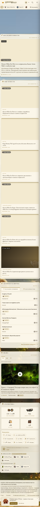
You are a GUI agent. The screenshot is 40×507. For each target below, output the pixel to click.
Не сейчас (21, 503)
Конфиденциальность (19, 495)
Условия (8, 495)
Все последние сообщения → (28, 344)
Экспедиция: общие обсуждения (11, 335)
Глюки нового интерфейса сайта (11, 303)
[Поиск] (32, 2)
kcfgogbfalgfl (5, 322)
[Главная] (9, 2)
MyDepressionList (7, 327)
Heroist (4, 305)
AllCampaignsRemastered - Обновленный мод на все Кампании (19, 309)
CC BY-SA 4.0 (28, 486)
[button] (27, 2)
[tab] (10, 289)
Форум (35, 285)
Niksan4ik (5, 395)
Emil (8, 449)
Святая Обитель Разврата (9, 318)
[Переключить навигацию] (37, 2)
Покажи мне (13, 503)
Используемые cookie (33, 495)
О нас (2, 495)
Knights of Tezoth (7, 294)
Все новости (33, 37)
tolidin (3, 314)
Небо (3, 340)
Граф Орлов (5, 298)
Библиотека (6, 432)
